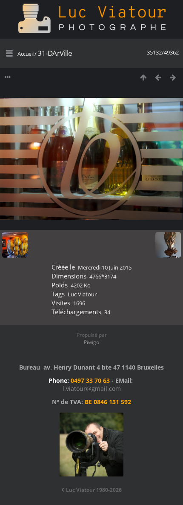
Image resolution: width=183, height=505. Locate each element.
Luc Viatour (82, 294)
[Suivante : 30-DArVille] (173, 77)
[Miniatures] (143, 77)
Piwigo (91, 342)
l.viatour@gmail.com (92, 388)
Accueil (25, 53)
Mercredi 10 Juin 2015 (105, 267)
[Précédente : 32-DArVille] (158, 77)
